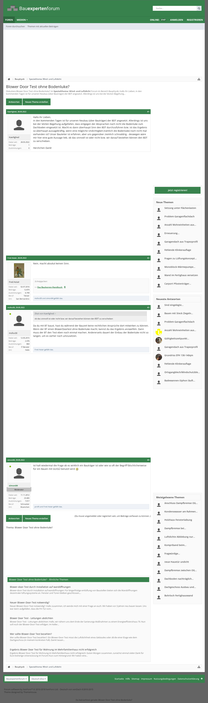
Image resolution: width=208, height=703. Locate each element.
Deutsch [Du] (38, 678)
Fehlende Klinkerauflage (177, 249)
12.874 (26, 289)
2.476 (27, 341)
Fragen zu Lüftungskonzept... (180, 258)
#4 (148, 460)
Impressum (146, 678)
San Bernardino (22, 299)
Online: (158, 19)
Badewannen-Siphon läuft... (179, 380)
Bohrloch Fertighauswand (178, 595)
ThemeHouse (29, 692)
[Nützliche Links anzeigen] (199, 79)
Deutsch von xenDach (76, 689)
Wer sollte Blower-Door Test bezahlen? (31, 633)
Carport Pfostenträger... (177, 283)
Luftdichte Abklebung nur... (179, 536)
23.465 (26, 498)
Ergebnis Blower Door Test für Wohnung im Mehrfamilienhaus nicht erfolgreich (53, 649)
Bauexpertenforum (15, 678)
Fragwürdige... (172, 553)
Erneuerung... (171, 233)
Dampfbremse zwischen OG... (180, 570)
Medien (21, 19)
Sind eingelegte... (173, 304)
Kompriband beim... (175, 545)
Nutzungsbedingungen (165, 678)
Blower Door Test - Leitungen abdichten (31, 618)
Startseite (119, 678)
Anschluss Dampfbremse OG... (181, 503)
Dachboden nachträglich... (179, 578)
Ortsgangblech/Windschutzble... (182, 372)
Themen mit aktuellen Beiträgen (42, 26)
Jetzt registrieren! (177, 190)
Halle (27, 350)
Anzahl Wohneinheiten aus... (180, 224)
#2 (148, 258)
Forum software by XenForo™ (31, 689)
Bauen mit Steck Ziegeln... (178, 313)
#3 (148, 307)
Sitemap (135, 678)
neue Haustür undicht (176, 561)
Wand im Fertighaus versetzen (181, 275)
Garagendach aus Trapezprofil (181, 241)
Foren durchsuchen (15, 26)
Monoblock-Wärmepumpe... (179, 266)
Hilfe (127, 678)
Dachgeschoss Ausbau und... (180, 587)
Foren (9, 19)
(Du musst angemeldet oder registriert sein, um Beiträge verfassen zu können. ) (113, 516)
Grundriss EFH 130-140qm (178, 355)
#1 (148, 112)
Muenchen (24, 507)
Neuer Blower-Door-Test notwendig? (29, 602)
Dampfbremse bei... (175, 528)
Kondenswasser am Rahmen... (181, 511)
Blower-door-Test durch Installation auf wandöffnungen (40, 586)
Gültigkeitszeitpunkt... (176, 338)
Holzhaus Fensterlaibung (178, 519)
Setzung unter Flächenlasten (180, 207)
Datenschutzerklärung (188, 678)
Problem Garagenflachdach (179, 216)
